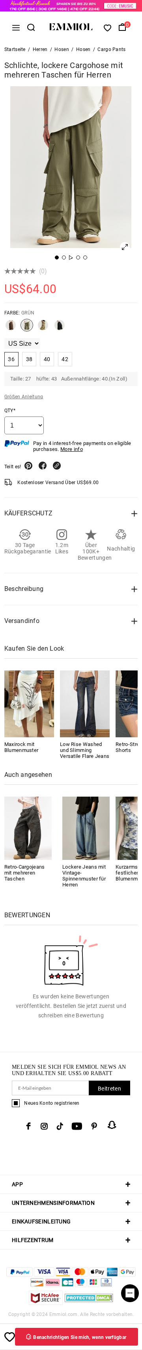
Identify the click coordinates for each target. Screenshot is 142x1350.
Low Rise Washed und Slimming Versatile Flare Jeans (84, 750)
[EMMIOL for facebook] (28, 1126)
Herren (40, 49)
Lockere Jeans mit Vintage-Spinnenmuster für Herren (84, 876)
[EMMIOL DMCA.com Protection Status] (89, 1302)
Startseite (15, 49)
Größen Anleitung (23, 397)
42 (65, 359)
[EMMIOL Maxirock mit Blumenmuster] (29, 703)
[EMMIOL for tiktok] (60, 1126)
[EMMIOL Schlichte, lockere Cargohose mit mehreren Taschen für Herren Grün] (27, 328)
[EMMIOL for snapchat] (112, 1125)
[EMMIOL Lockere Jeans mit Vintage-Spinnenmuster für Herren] (86, 827)
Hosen (61, 49)
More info (71, 449)
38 (29, 359)
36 (11, 359)
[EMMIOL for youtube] (77, 1126)
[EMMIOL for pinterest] (94, 1126)
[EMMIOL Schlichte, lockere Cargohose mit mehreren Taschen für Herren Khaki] (43, 328)
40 (47, 359)
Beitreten (109, 1088)
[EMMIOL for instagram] (44, 1126)
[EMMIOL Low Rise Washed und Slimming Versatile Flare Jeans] (85, 703)
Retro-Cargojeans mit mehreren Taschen (24, 873)
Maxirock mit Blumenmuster (21, 747)
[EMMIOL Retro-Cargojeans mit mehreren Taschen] (28, 827)
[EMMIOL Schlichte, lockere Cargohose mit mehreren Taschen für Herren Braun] (11, 328)
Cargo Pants (111, 49)
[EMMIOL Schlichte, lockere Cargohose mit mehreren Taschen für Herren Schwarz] (59, 328)
